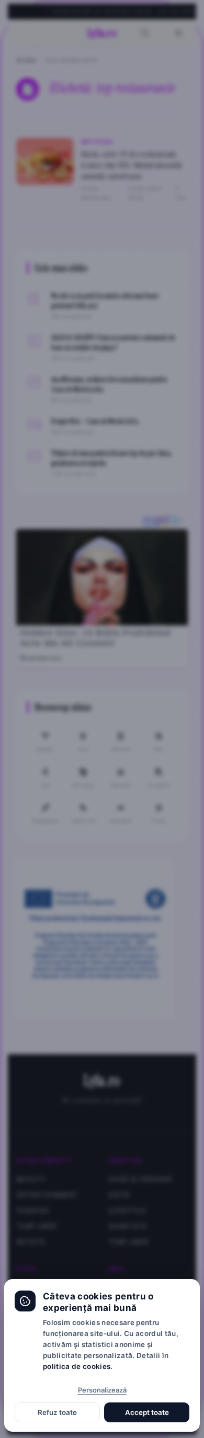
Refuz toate (57, 1412)
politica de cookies (76, 1366)
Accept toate (147, 1412)
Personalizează (102, 1390)
